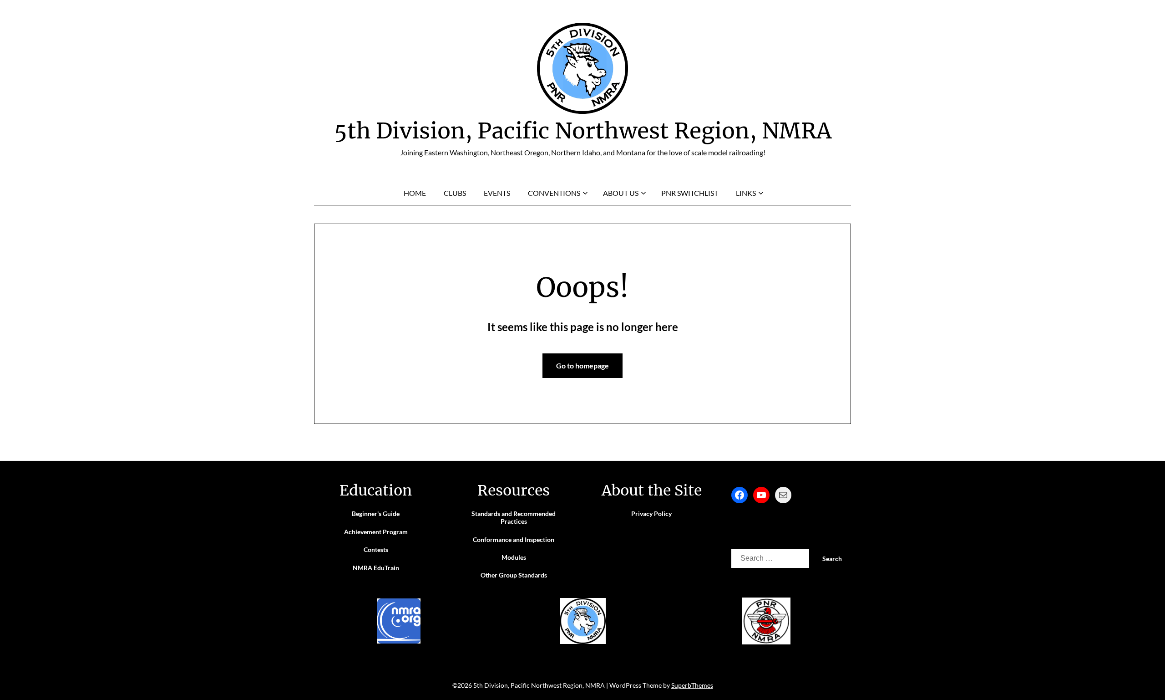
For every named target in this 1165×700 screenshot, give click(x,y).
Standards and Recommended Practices (513, 517)
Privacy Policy (651, 513)
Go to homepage (582, 365)
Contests (376, 549)
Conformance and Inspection (513, 539)
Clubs (455, 193)
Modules (513, 557)
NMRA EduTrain (376, 568)
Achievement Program (376, 532)
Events (497, 193)
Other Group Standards (514, 575)
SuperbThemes (692, 685)
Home (415, 193)
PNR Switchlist (689, 193)
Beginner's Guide (376, 513)
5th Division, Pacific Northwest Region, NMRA (582, 130)
